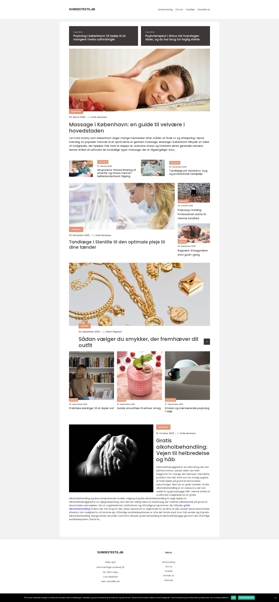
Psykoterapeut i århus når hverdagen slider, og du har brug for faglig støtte (172, 37)
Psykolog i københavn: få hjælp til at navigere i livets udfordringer (99, 37)
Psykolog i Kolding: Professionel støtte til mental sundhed (192, 214)
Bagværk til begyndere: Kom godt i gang (193, 253)
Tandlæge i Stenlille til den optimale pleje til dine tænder (117, 244)
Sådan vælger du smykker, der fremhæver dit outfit (138, 342)
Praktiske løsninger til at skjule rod (91, 408)
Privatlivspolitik (246, 597)
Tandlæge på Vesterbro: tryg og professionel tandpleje (188, 172)
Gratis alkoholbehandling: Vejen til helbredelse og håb (183, 450)
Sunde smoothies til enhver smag (139, 408)
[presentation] (207, 342)
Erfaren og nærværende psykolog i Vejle (187, 410)
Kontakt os (204, 9)
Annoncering (165, 9)
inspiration (78, 32)
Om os (179, 9)
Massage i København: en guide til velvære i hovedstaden (127, 127)
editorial (182, 242)
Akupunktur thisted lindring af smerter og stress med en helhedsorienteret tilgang (116, 173)
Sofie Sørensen (99, 117)
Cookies (190, 9)
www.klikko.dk (113, 581)
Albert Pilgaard (114, 332)
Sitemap (168, 580)
